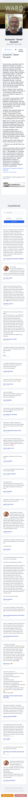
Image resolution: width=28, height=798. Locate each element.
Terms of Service (18, 788)
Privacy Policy (10, 788)
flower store (6, 178)
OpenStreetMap (15, 791)
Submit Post (14, 221)
